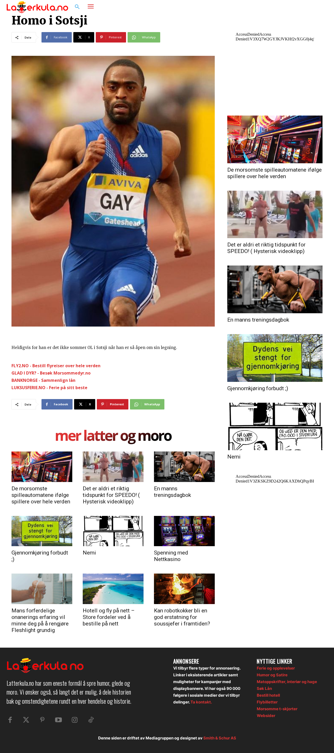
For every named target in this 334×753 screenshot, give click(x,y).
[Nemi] (113, 531)
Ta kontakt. (201, 702)
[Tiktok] (90, 720)
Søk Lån (264, 688)
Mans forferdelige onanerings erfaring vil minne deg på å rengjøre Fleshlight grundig (40, 620)
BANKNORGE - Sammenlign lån (43, 380)
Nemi (89, 553)
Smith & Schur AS (219, 738)
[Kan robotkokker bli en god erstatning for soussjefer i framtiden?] (184, 589)
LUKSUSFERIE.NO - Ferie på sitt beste (49, 387)
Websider (266, 715)
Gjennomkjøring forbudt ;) (257, 388)
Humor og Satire (272, 674)
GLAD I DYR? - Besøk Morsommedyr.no (51, 373)
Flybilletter (267, 702)
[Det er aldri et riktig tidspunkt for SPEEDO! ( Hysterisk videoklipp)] (113, 466)
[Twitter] (26, 720)
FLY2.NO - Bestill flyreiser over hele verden (55, 366)
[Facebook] (301, 7)
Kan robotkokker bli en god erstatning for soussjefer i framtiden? (182, 617)
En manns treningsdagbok (172, 491)
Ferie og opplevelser (276, 668)
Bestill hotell (268, 695)
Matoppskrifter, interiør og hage (287, 681)
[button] (77, 7)
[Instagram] (311, 7)
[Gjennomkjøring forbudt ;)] (41, 531)
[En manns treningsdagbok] (184, 466)
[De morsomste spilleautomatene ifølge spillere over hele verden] (41, 466)
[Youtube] (58, 720)
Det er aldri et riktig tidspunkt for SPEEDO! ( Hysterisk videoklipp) (111, 495)
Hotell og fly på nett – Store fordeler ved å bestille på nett (109, 617)
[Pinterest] (42, 720)
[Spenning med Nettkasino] (184, 531)
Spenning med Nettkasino (171, 556)
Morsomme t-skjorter (277, 708)
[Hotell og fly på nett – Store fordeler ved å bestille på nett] (113, 589)
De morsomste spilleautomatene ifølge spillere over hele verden (40, 495)
